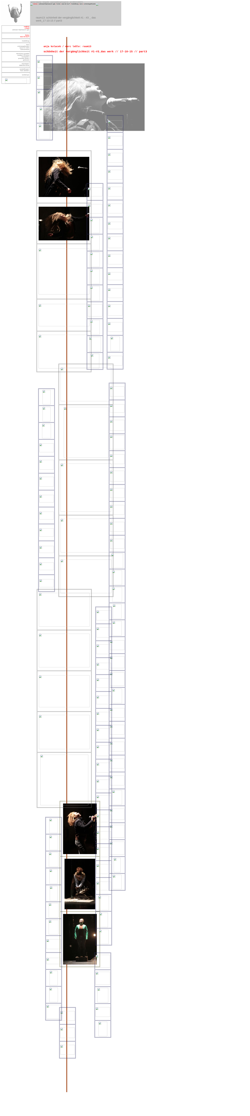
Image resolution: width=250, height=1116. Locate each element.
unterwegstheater (90, 4)
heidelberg (74, 4)
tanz (81, 4)
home (58, 4)
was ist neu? (66, 4)
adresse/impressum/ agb (47, 4)
